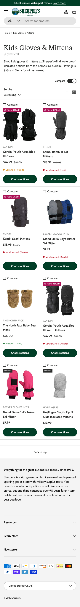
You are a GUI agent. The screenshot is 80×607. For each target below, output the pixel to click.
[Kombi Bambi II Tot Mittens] (60, 125)
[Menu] (6, 12)
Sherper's (16, 597)
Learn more (59, 3)
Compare (60, 80)
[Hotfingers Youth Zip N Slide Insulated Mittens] (60, 386)
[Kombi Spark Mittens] (20, 212)
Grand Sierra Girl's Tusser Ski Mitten (19, 414)
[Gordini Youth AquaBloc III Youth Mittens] (60, 299)
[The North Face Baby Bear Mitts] (20, 299)
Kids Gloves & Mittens (23, 32)
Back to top (40, 452)
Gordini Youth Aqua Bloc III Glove (19, 154)
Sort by (8, 89)
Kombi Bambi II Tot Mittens (55, 154)
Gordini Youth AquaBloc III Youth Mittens (58, 328)
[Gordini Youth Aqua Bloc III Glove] (20, 125)
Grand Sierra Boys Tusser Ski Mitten (59, 241)
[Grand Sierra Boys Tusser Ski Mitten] (60, 212)
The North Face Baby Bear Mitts (19, 328)
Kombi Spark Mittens (16, 238)
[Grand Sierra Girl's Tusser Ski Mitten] (20, 385)
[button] (74, 12)
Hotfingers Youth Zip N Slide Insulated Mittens (58, 415)
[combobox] (40, 21)
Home (7, 32)
